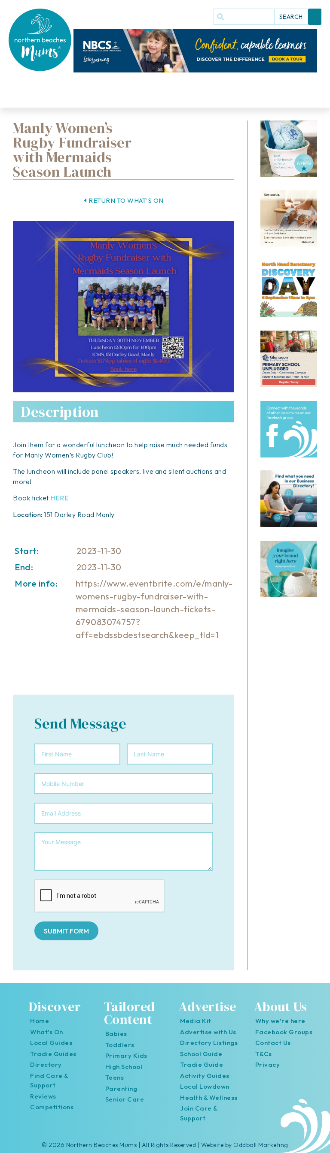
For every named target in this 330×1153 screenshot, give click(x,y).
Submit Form (66, 931)
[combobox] (244, 17)
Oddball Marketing (260, 1145)
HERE (59, 498)
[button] (315, 17)
